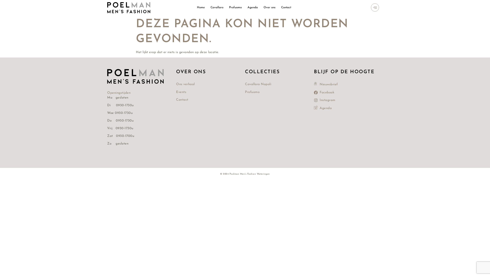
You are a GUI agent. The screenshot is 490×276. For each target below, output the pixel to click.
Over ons (269, 7)
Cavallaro (217, 7)
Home (201, 7)
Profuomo (235, 7)
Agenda (252, 7)
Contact (286, 7)
